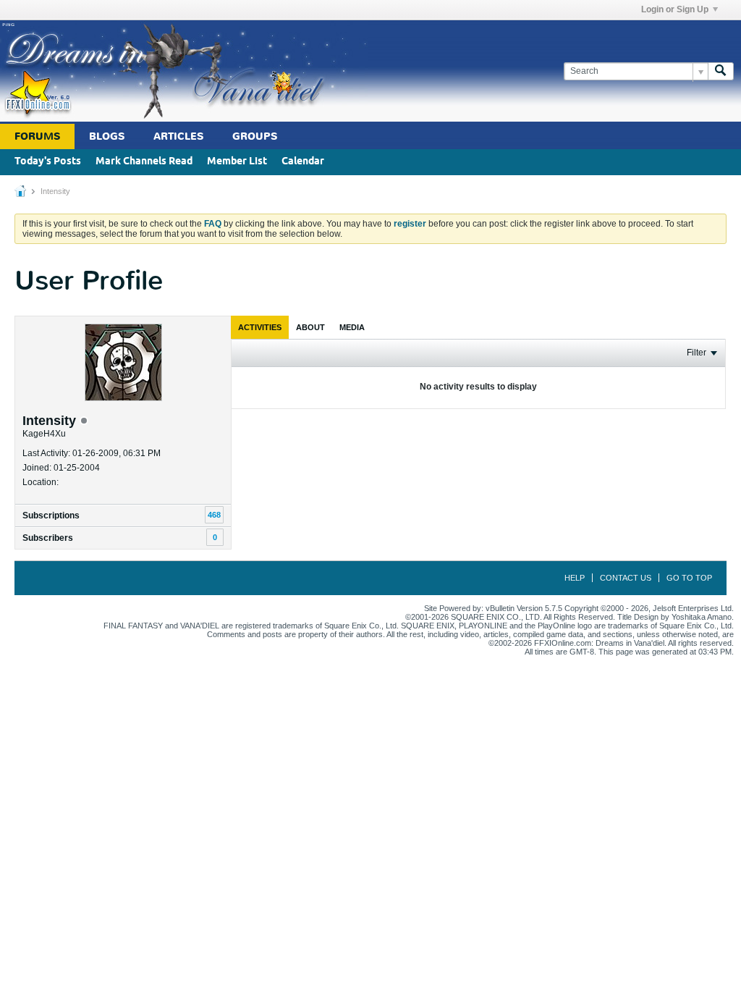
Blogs (106, 136)
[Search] (721, 71)
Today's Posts (47, 162)
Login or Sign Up (674, 9)
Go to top (689, 577)
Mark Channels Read (144, 162)
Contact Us (625, 577)
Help (574, 577)
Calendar (302, 162)
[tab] (260, 327)
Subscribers (47, 538)
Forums (37, 136)
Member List (237, 162)
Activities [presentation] (259, 327)
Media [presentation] (352, 327)
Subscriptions (51, 515)
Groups (254, 136)
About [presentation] (310, 327)
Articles (178, 136)
